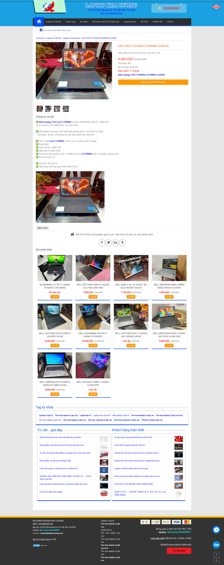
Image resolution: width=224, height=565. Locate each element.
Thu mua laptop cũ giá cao (50, 420)
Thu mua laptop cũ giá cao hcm (169, 415)
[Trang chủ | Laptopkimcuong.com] (39, 22)
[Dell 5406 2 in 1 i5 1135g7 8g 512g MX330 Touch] (131, 282)
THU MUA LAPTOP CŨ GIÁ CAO (105, 22)
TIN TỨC (144, 22)
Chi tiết (55, 297)
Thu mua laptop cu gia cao (66, 415)
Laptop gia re (85, 415)
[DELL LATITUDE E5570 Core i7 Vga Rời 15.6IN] (54, 331)
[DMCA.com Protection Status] (40, 546)
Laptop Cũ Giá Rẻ (53, 22)
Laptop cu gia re (107, 521)
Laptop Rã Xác (130, 22)
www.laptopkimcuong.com (51, 533)
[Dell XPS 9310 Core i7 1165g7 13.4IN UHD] (93, 379)
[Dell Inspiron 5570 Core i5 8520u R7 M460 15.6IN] (54, 379)
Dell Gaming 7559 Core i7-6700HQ (55, 122)
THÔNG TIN (157, 22)
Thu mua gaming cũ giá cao (100, 420)
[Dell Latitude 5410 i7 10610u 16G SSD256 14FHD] (131, 331)
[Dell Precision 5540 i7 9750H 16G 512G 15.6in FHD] (169, 331)
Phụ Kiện (84, 22)
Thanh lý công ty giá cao (152, 420)
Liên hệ (170, 22)
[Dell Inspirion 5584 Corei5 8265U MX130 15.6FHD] (169, 282)
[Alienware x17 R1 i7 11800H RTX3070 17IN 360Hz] (54, 282)
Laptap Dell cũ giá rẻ (101, 415)
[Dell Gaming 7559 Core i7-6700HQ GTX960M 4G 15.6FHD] (49, 13)
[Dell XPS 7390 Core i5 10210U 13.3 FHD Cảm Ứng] (93, 282)
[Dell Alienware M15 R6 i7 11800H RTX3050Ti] (93, 331)
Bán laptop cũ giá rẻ (121, 415)
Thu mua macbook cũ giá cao (126, 420)
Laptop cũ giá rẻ (46, 415)
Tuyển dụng (70, 22)
